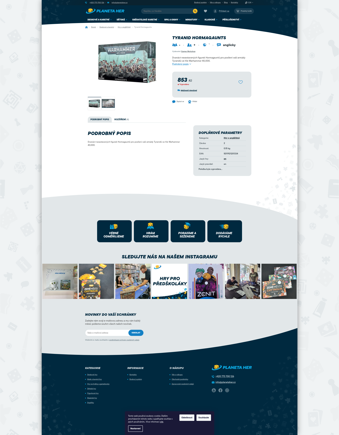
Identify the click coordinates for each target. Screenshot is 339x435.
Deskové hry (92, 374)
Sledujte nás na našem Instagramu (169, 257)
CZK (249, 3)
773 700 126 (225, 376)
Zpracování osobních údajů (183, 384)
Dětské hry (91, 388)
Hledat (195, 11)
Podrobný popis (180, 64)
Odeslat (136, 332)
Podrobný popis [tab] (99, 119)
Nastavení (135, 428)
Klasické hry (92, 398)
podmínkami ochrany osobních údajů (124, 339)
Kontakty (234, 2)
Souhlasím (203, 417)
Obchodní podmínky (180, 379)
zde (161, 422)
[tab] (122, 119)
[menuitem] (99, 20)
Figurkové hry (93, 393)
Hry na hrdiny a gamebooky (98, 384)
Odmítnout (186, 417)
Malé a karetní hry (94, 379)
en (225, 159)
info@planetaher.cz (226, 382)
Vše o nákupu (215, 2)
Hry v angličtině (232, 138)
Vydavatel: (183, 51)
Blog (226, 2)
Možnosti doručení (189, 90)
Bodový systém (200, 2)
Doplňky (90, 402)
